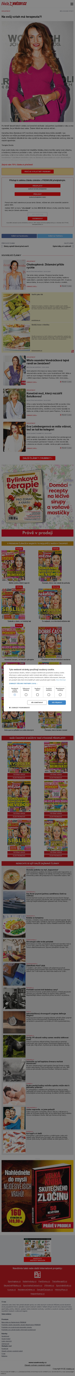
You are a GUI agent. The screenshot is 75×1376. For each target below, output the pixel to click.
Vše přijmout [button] (57, 702)
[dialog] (37, 688)
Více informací (61, 680)
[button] (37, 683)
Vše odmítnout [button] (37, 702)
